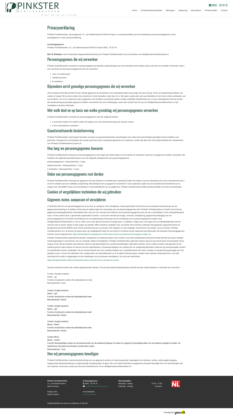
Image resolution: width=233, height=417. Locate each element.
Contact (224, 10)
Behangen (170, 10)
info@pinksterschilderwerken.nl (97, 386)
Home (134, 10)
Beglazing (183, 10)
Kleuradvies (196, 10)
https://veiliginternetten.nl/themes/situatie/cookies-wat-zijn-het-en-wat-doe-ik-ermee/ (83, 260)
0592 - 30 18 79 (220, 5)
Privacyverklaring (89, 394)
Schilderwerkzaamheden (151, 10)
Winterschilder (211, 10)
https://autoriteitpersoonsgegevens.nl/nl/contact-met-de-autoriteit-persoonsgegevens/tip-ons (112, 234)
